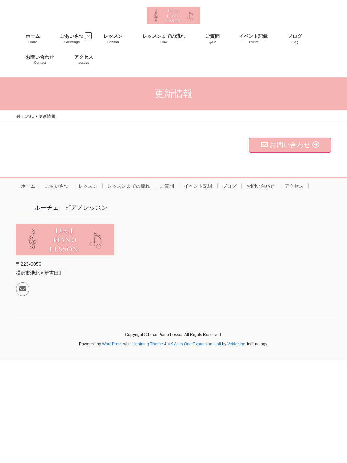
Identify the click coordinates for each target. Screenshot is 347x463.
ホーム (28, 186)
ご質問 (167, 186)
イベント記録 (198, 186)
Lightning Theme (147, 344)
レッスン (88, 186)
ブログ (229, 186)
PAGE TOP (332, 443)
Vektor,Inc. (236, 344)
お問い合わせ (260, 186)
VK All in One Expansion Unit (194, 344)
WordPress (112, 344)
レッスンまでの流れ (128, 186)
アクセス (294, 186)
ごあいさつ (57, 186)
